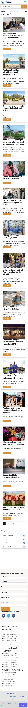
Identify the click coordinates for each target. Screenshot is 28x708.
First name (4, 576)
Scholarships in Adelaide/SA (10, 660)
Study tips (5, 543)
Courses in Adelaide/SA (9, 679)
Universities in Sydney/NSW (10, 634)
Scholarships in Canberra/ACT (10, 653)
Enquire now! (14, 699)
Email (2, 587)
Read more (7, 48)
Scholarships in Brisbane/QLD (10, 658)
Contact (14, 703)
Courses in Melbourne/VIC (9, 683)
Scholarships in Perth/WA (9, 666)
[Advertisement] (15, 559)
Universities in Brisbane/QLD (10, 636)
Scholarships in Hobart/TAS (10, 662)
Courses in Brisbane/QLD (9, 677)
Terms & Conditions (12, 696)
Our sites (22, 704)
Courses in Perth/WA (8, 685)
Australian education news (9, 535)
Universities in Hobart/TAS (9, 640)
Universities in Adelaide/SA (10, 638)
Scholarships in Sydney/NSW (10, 655)
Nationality (4, 592)
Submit (5, 608)
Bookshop (12, 706)
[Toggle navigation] (25, 2)
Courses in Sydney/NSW (9, 675)
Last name (4, 581)
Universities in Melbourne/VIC (10, 643)
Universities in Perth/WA (9, 645)
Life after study (6, 539)
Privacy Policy (22, 696)
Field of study (5, 597)
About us (4, 696)
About (9, 703)
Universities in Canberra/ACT (10, 632)
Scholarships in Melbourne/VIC (11, 664)
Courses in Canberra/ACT (9, 672)
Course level (4, 602)
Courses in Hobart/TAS (9, 681)
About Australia (7, 546)
